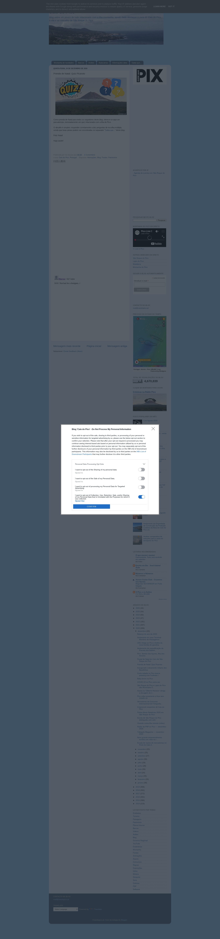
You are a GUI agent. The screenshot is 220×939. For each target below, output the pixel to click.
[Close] (154, 429)
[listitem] (110, 464)
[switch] (141, 469)
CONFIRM (91, 507)
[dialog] (110, 469)
